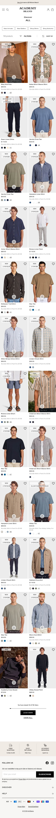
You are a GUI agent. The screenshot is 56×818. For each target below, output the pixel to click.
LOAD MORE (28, 713)
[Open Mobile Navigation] (4, 9)
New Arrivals (8, 28)
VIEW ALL (28, 718)
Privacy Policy (22, 779)
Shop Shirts (34, 28)
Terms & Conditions (33, 806)
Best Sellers (21, 28)
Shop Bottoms (48, 28)
